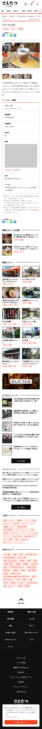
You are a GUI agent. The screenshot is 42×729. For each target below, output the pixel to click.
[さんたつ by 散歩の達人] (9, 4)
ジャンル (10, 646)
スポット (31, 626)
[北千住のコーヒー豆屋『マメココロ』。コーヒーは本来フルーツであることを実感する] (21, 250)
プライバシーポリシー (21, 687)
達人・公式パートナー (31, 632)
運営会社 (21, 672)
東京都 (12, 16)
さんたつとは (21, 658)
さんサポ (31, 619)
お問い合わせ (21, 691)
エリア (31, 639)
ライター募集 (21, 663)
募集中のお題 (31, 612)
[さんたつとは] (21, 381)
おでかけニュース (10, 639)
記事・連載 (10, 619)
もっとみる (21, 461)
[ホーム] (2, 10)
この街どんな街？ (10, 632)
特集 (10, 626)
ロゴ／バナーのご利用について (21, 677)
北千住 (39, 16)
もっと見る (21, 507)
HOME (4, 16)
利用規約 (21, 682)
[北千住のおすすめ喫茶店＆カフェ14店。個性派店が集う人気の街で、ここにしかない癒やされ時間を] (21, 239)
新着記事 (10, 612)
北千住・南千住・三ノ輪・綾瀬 (25, 16)
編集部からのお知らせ (21, 667)
